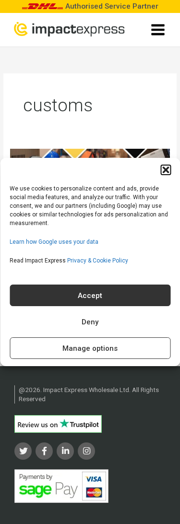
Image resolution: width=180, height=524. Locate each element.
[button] (165, 170)
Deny (90, 322)
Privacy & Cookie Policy (97, 260)
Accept (90, 295)
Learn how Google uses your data (54, 241)
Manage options (90, 348)
